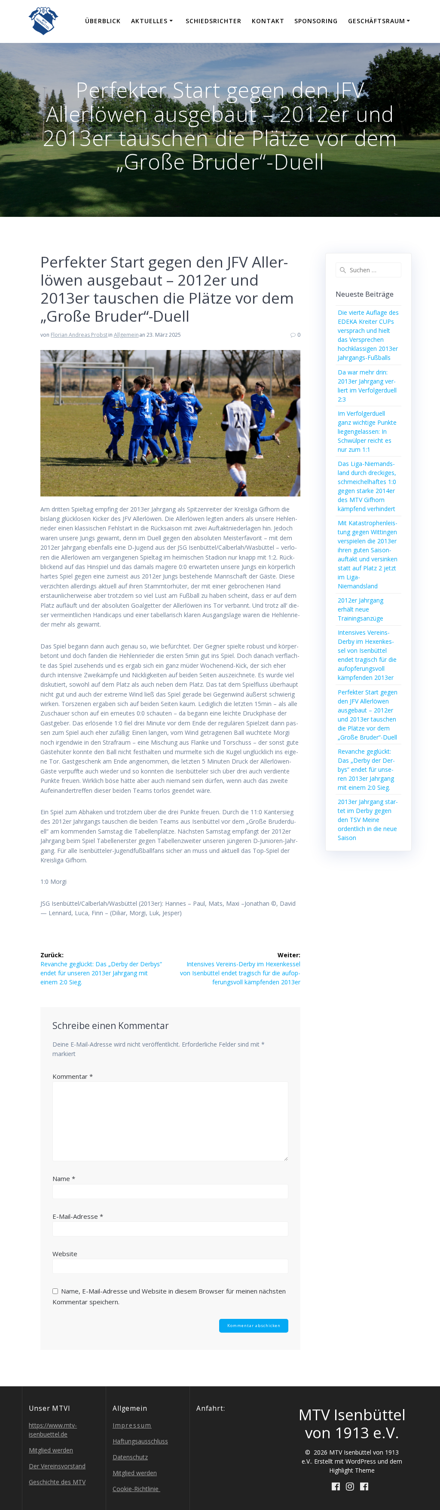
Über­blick (103, 21)
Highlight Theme (352, 1470)
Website (64, 1253)
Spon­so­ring (316, 21)
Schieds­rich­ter (213, 21)
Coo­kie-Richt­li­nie (136, 1489)
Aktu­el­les (149, 21)
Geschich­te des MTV (57, 1482)
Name (63, 1178)
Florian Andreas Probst (79, 334)
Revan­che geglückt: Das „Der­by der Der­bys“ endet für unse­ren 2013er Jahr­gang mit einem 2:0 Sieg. (366, 769)
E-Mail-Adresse (77, 1216)
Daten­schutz (130, 1457)
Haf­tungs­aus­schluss (140, 1441)
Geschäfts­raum (376, 21)
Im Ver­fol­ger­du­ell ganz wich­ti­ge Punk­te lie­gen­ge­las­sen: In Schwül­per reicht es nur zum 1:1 (367, 431)
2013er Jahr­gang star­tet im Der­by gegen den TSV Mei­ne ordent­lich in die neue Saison (368, 820)
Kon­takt (268, 21)
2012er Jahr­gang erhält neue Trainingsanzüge (360, 609)
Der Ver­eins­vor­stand (57, 1466)
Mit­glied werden (51, 1450)
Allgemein (126, 334)
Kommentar (72, 1076)
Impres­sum (132, 1425)
